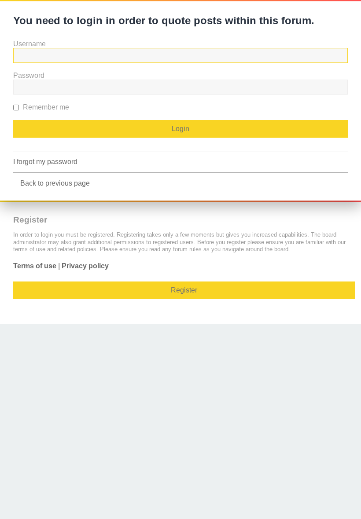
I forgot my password (45, 161)
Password (28, 75)
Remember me (45, 107)
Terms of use (34, 266)
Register (184, 290)
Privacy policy (85, 266)
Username (29, 44)
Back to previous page (55, 183)
